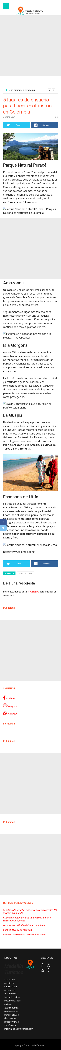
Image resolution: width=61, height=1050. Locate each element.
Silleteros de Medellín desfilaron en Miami (24, 934)
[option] (32, 90)
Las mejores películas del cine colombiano (32, 90)
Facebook (10, 698)
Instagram (12, 706)
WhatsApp (12, 713)
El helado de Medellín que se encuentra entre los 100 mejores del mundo (30, 911)
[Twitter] (3, 528)
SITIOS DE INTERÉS (25, 573)
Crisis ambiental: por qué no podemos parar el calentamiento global (27, 919)
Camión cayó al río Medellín (17, 929)
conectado (33, 591)
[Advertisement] (30, 45)
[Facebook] (3, 522)
